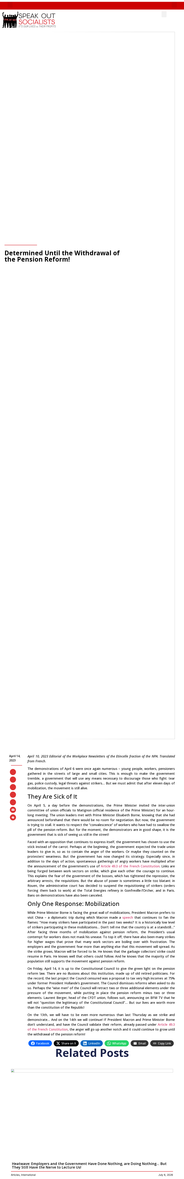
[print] (13, 817)
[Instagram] (13, 787)
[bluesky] (13, 794)
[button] (10, 5)
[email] (13, 809)
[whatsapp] (13, 802)
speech (127, 917)
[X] (13, 772)
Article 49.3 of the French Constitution (130, 866)
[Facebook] (13, 779)
